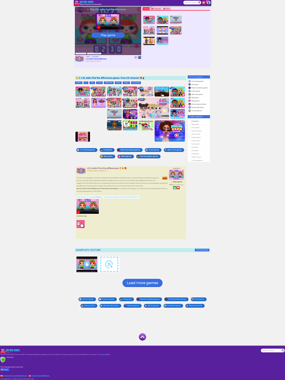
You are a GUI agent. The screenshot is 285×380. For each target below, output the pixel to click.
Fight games (195, 124)
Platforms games (196, 131)
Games (146, 9)
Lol (86, 82)
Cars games (194, 147)
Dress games (195, 153)
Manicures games (195, 305)
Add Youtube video (202, 250)
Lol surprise (136, 82)
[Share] (139, 57)
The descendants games (177, 299)
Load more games (142, 283)
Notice (118, 82)
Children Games (196, 157)
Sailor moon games (197, 94)
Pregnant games (108, 299)
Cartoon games (87, 299)
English (6, 369)
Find (92, 82)
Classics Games (195, 134)
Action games (195, 127)
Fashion (78, 82)
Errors (99, 82)
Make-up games (133, 305)
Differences (108, 82)
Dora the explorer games (198, 104)
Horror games (195, 144)
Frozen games (195, 91)
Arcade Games (195, 140)
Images (126, 82)
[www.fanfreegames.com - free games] (10, 351)
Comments (156, 9)
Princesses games (196, 110)
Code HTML (167, 178)
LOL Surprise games (197, 81)
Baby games (195, 97)
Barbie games (195, 101)
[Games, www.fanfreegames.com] (84, 3)
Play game (108, 35)
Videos (167, 9)
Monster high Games (197, 107)
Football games (196, 137)
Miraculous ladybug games (199, 88)
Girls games (194, 84)
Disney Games (89, 305)
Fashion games (153, 305)
